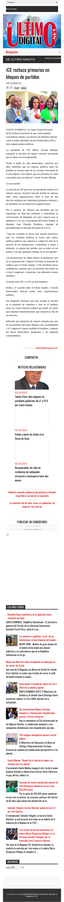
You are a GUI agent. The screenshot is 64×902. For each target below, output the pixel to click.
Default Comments (32, 526)
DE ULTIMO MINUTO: (21, 59)
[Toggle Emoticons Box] (7, 534)
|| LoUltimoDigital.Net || (29, 894)
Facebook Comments (32, 529)
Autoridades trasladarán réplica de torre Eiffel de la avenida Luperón (38, 685)
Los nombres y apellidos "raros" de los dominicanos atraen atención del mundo (37, 638)
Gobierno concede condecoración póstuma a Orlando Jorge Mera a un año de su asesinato (32, 494)
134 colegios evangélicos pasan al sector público (38, 736)
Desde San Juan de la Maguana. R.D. (41, 895)
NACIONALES (14, 83)
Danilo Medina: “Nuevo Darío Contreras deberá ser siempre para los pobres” (30, 762)
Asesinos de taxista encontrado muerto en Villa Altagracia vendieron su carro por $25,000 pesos (38, 786)
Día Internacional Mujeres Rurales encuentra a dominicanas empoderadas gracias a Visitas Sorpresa (37, 713)
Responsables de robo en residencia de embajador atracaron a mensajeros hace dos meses (32, 473)
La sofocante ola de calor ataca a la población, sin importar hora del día (32, 504)
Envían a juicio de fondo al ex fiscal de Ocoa (29, 436)
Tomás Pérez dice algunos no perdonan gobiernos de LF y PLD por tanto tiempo (31, 400)
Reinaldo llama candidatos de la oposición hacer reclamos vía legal (30, 616)
